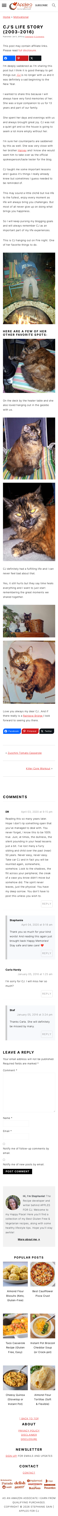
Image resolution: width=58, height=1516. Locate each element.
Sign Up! (11, 1455)
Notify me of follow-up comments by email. (26, 1151)
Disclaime (28, 1434)
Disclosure (29, 1439)
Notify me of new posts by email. (23, 1164)
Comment (10, 1070)
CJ (18, 74)
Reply (46, 903)
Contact (29, 1472)
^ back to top (29, 1418)
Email (7, 1131)
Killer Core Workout (38, 768)
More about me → (29, 1239)
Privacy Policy (29, 1430)
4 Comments (39, 37)
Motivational (21, 17)
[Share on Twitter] (35, 58)
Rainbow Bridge (33, 715)
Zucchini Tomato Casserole (25, 752)
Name (7, 1118)
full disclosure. (27, 50)
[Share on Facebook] (9, 58)
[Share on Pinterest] (22, 58)
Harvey (22, 150)
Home (6, 17)
